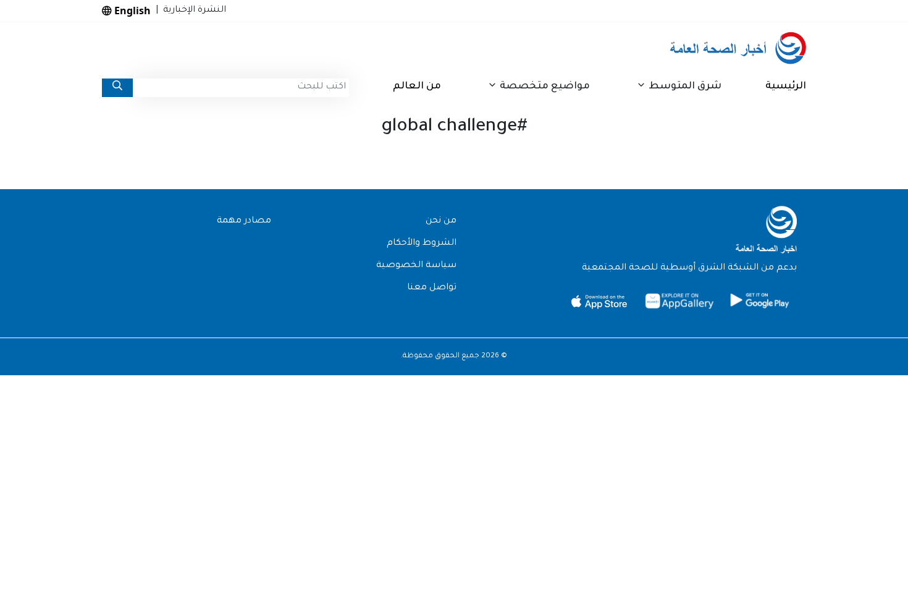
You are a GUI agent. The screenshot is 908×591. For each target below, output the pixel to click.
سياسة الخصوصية (416, 266)
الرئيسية (785, 86)
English (131, 10)
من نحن (441, 221)
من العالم (417, 86)
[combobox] (241, 88)
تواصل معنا (431, 288)
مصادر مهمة (244, 221)
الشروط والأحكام (421, 244)
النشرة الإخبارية (192, 10)
